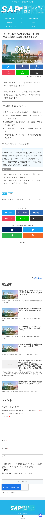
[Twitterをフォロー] (33, 229)
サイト (4, 456)
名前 (4, 441)
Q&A (4, 194)
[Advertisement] (22, 259)
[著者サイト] (12, 229)
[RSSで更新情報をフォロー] (33, 235)
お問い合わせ (22, 513)
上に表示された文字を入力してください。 (17, 473)
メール (5, 448)
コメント (6, 416)
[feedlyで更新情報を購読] (12, 235)
